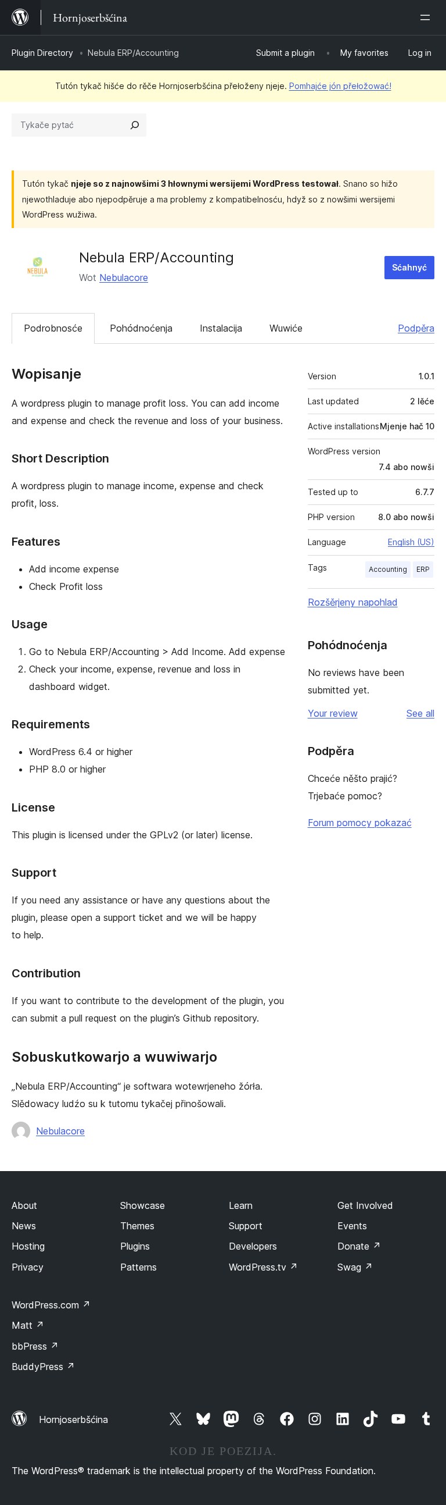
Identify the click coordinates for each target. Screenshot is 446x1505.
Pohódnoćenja (141, 328)
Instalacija (221, 328)
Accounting (388, 569)
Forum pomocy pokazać (360, 822)
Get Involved (365, 1205)
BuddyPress (43, 1366)
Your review (333, 713)
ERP (423, 569)
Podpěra (416, 328)
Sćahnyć (409, 267)
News (24, 1226)
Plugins (135, 1246)
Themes (137, 1226)
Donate (359, 1246)
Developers (253, 1246)
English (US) (411, 542)
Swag (355, 1267)
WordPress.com (51, 1305)
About (24, 1205)
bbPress (35, 1346)
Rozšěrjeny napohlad (353, 602)
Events (352, 1226)
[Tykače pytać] (134, 125)
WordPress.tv (263, 1267)
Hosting (28, 1246)
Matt (28, 1325)
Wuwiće (286, 328)
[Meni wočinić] (427, 17)
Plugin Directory (42, 53)
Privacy (28, 1267)
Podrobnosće (53, 328)
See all (420, 713)
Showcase (142, 1205)
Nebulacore (123, 277)
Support (245, 1226)
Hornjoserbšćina (73, 1419)
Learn (241, 1205)
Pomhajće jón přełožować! (340, 86)
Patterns (138, 1267)
